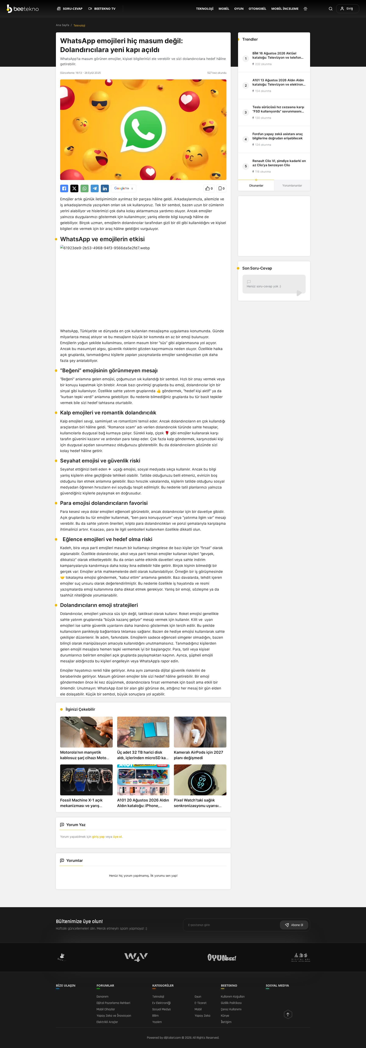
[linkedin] (105, 188)
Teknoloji (205, 8)
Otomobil (257, 8)
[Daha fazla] (305, 8)
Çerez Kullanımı (231, 1009)
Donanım (102, 996)
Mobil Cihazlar (106, 1009)
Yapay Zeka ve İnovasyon (114, 1015)
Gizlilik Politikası (231, 1003)
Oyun (239, 8)
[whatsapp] (84, 188)
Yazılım (157, 1022)
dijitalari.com (172, 1038)
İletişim (226, 1022)
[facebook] (64, 188)
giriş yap (98, 836)
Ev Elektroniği (161, 1003)
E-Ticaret (201, 1003)
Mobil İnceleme (284, 8)
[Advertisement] (274, 226)
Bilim (155, 1015)
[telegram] (95, 188)
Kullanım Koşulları (233, 996)
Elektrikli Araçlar (107, 1022)
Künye (225, 1015)
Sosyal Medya (161, 1009)
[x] (74, 188)
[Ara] (331, 8)
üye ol (117, 836)
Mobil (224, 8)
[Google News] (123, 188)
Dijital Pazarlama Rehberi (113, 1003)
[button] (209, 188)
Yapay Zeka (202, 1015)
